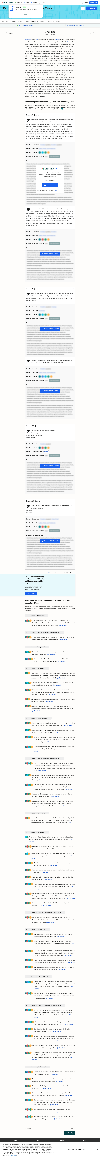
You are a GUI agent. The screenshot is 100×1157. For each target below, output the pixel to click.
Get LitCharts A (51, 185)
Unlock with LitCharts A (51, 253)
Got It (25, 14)
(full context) (63, 625)
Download (31, 593)
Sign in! (55, 190)
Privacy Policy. (13, 1155)
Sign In (86, 2)
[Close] (97, 1149)
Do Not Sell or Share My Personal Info (76, 1149)
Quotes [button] (27, 21)
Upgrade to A (91, 8)
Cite (54, 156)
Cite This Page (70, 1133)
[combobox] (62, 2)
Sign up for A (94, 2)
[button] (3, 21)
